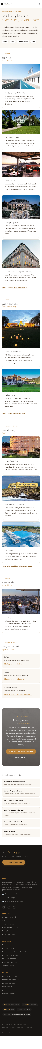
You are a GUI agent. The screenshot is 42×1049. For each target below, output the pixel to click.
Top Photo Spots (8, 966)
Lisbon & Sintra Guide (9, 976)
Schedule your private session (21, 751)
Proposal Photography (10, 927)
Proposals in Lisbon (9, 959)
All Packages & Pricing (9, 917)
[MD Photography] (9, 3)
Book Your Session (9, 831)
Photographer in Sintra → (14, 679)
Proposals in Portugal (9, 962)
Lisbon (5, 41)
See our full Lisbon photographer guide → (14, 287)
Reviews (12, 1028)
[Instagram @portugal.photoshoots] (4, 907)
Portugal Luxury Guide (9, 983)
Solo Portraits (7, 920)
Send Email (29, 1028)
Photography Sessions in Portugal (14, 781)
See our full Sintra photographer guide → (14, 413)
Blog (3, 990)
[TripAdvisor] (14, 907)
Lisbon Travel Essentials (10, 980)
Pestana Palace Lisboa (12, 137)
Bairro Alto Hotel (11, 180)
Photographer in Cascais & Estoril (14, 952)
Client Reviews (7, 987)
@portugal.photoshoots (9, 1032)
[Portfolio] (9, 907)
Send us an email (11, 894)
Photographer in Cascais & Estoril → (18, 694)
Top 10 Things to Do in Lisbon (13, 800)
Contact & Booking (9, 994)
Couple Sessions (8, 924)
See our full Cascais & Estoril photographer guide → (17, 566)
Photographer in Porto (10, 955)
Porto (33, 41)
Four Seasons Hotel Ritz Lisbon (15, 93)
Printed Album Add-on (10, 934)
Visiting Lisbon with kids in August (15, 822)
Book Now (20, 1028)
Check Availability (13, 862)
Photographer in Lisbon (10, 945)
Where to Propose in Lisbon (13, 791)
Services (5, 1028)
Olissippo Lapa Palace (12, 222)
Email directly (21, 757)
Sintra (12, 41)
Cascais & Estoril (23, 41)
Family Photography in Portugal (14, 810)
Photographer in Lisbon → (14, 664)
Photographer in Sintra (10, 948)
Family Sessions (7, 931)
